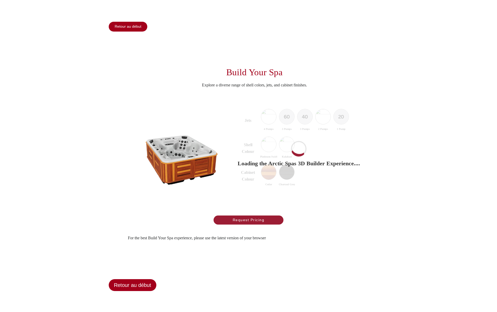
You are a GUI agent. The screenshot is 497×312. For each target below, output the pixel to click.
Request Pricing (249, 220)
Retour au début (128, 26)
